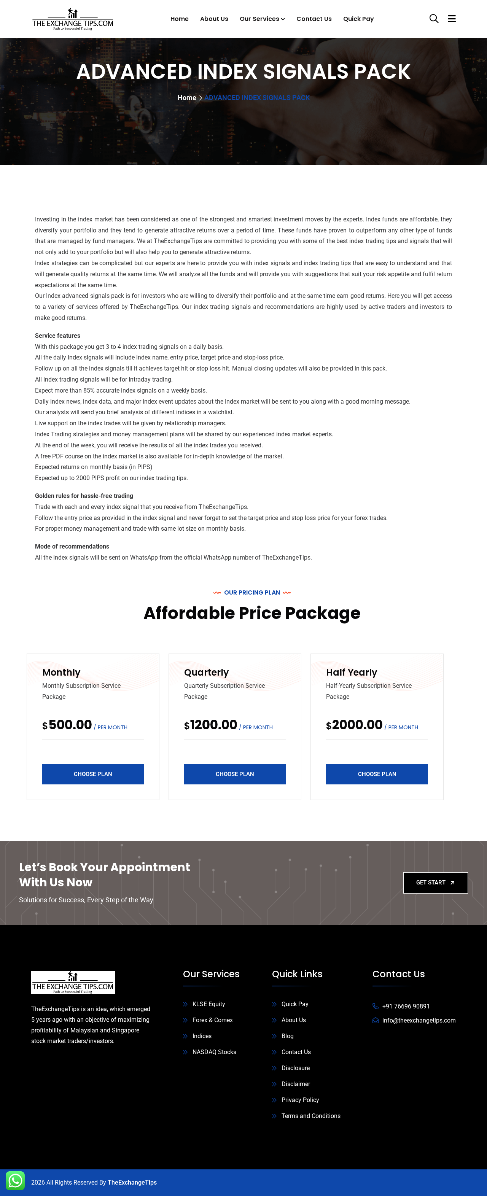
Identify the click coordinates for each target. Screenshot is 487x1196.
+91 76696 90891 (406, 1006)
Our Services (259, 18)
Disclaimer (296, 1084)
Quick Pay (358, 18)
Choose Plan (93, 774)
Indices (202, 1036)
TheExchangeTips (132, 1182)
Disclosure (296, 1068)
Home (179, 18)
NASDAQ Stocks (214, 1052)
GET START (431, 882)
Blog (288, 1036)
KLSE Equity (209, 1004)
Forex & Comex (213, 1020)
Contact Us (314, 18)
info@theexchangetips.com (419, 1020)
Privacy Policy (300, 1100)
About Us (214, 18)
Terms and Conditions (311, 1116)
